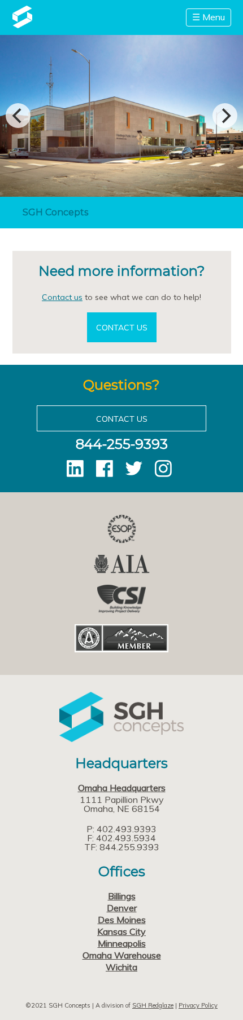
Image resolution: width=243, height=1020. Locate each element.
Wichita (121, 967)
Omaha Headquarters (122, 787)
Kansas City (121, 931)
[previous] (18, 115)
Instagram (163, 468)
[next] (224, 115)
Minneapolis (122, 943)
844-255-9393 (122, 444)
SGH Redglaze (152, 1005)
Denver (122, 907)
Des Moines (122, 919)
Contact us (62, 297)
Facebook (104, 468)
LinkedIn (75, 468)
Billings (122, 896)
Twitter (134, 468)
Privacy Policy (198, 1005)
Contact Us (121, 328)
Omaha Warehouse (122, 955)
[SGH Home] (22, 24)
